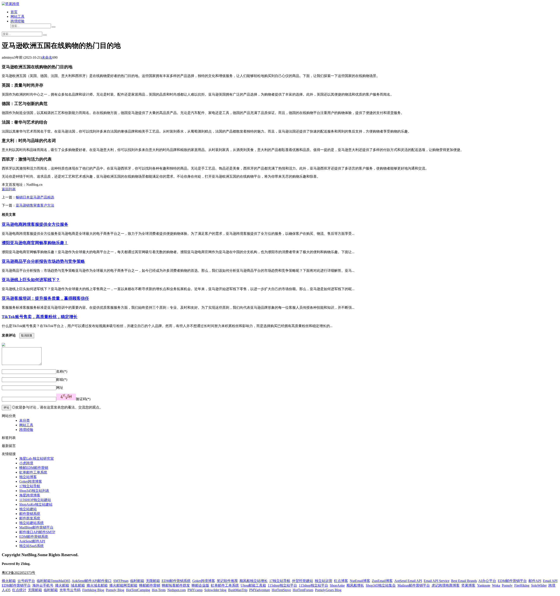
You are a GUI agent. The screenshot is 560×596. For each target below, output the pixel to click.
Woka (496, 585)
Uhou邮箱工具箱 (253, 585)
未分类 (24, 420)
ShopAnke (337, 585)
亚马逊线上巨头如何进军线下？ (31, 279)
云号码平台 (26, 581)
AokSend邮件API (32, 541)
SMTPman (120, 581)
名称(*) (61, 371)
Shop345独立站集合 (381, 585)
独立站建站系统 (31, 523)
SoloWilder (539, 585)
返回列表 (9, 189)
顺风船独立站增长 (254, 581)
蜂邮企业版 (200, 585)
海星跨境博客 (29, 495)
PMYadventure (259, 590)
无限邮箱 (153, 581)
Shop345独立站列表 (34, 491)
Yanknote (483, 585)
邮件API (534, 581)
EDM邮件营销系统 (33, 536)
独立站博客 (28, 477)
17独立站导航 (29, 486)
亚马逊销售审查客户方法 (35, 205)
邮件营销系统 (29, 513)
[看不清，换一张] (66, 397)
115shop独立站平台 (282, 585)
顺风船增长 (355, 585)
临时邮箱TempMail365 (53, 581)
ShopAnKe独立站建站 (35, 504)
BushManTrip (237, 590)
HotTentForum (303, 590)
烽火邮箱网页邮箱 (123, 585)
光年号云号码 (70, 590)
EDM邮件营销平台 (512, 581)
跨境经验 (17, 21)
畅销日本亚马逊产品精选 (35, 197)
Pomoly (507, 585)
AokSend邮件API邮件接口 (92, 581)
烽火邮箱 (9, 581)
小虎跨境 (26, 463)
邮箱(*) (61, 379)
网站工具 (17, 16)
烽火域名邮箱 (97, 585)
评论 (6, 407)
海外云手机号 (42, 585)
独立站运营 (323, 581)
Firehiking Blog (93, 590)
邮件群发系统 (29, 518)
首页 (14, 12)
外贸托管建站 (302, 581)
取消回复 (26, 335)
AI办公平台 (487, 581)
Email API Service (436, 581)
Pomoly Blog (115, 590)
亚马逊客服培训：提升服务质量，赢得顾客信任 (45, 298)
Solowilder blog (215, 590)
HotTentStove (281, 590)
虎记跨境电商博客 (446, 585)
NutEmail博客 (360, 581)
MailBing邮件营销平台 (36, 527)
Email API (550, 581)
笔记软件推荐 (227, 581)
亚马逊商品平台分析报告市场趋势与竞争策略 (43, 261)
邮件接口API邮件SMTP (37, 532)
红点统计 (19, 590)
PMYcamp (195, 590)
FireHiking (521, 585)
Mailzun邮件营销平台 (413, 585)
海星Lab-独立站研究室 (36, 458)
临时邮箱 (137, 581)
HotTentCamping (138, 590)
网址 (59, 387)
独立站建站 (28, 509)
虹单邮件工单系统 (33, 472)
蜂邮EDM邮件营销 (33, 468)
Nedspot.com (176, 590)
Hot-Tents (159, 590)
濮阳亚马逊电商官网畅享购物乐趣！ (35, 242)
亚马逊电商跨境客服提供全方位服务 (35, 224)
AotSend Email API (408, 581)
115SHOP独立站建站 (35, 500)
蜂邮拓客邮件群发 (176, 585)
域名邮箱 (78, 585)
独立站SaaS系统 (31, 546)
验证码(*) (83, 399)
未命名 (47, 57)
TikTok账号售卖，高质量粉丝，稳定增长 (39, 316)
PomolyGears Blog (328, 590)
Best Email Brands (464, 581)
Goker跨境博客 (30, 481)
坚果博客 (468, 585)
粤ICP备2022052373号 (18, 573)
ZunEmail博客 (382, 581)
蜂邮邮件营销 (149, 585)
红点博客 (341, 581)
